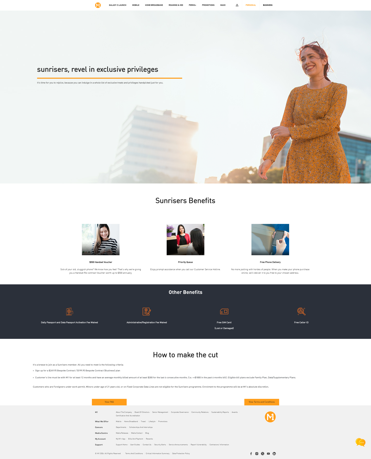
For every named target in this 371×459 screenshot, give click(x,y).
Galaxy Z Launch (117, 5)
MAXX (222, 5)
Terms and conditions (134, 454)
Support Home (121, 445)
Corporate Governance (180, 412)
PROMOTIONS (208, 5)
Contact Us (147, 445)
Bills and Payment (135, 439)
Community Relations (200, 412)
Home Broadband (131, 421)
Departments (121, 427)
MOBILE (135, 5)
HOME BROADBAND (154, 5)
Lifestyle (152, 421)
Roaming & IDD (176, 5)
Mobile (118, 421)
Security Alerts (160, 445)
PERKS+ (192, 5)
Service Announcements (178, 445)
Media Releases (122, 433)
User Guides (135, 445)
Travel (143, 421)
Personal (251, 5)
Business (267, 5)
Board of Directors (142, 412)
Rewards (149, 439)
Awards (235, 412)
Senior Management (160, 412)
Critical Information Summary (157, 454)
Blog (147, 433)
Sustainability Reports (220, 412)
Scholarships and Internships (141, 427)
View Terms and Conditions (262, 402)
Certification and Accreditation (128, 416)
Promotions (162, 421)
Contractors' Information (219, 445)
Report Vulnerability (199, 445)
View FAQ (109, 402)
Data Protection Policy (181, 454)
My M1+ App (120, 439)
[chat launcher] (360, 442)
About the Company (124, 412)
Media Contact (136, 433)
